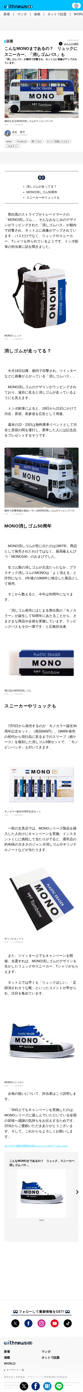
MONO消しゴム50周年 (41, 192)
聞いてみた (37, 141)
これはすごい (12, 146)
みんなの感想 (71, 43)
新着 (7, 14)
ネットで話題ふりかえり (58, 141)
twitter (9, 141)
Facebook (22, 141)
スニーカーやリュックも (43, 197)
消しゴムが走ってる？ (41, 186)
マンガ (22, 14)
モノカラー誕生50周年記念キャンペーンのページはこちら (36, 1145)
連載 (37, 14)
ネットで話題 (57, 14)
